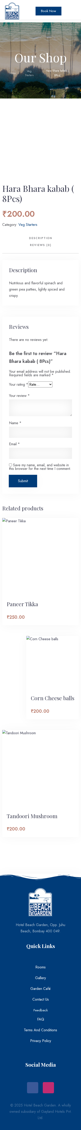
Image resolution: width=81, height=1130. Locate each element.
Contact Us (40, 999)
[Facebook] (32, 1087)
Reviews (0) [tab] (40, 245)
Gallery (40, 977)
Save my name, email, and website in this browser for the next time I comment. (40, 466)
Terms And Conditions (40, 1030)
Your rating (18, 384)
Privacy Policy (40, 1040)
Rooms (40, 967)
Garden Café (40, 988)
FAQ (40, 1019)
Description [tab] (40, 238)
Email (14, 444)
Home (12, 73)
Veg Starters (29, 73)
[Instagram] (48, 1087)
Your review (19, 396)
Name (15, 423)
